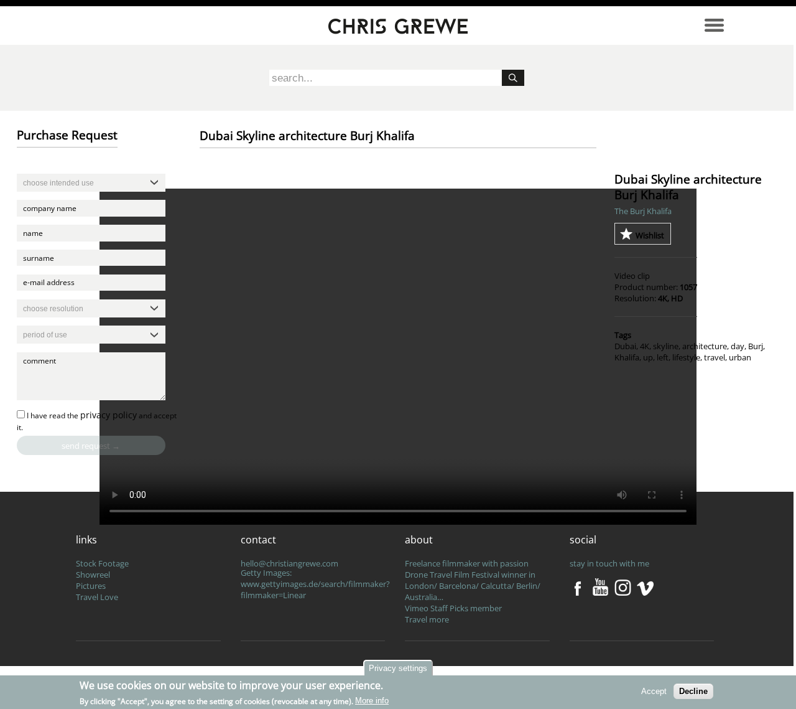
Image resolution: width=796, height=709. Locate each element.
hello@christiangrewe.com (289, 563)
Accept (654, 691)
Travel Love (97, 597)
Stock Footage (102, 563)
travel (714, 357)
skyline (665, 346)
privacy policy (108, 415)
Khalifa (626, 357)
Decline (693, 691)
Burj (755, 346)
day (737, 346)
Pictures (91, 585)
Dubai (625, 346)
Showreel (93, 574)
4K (644, 346)
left (663, 357)
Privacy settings (398, 668)
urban (740, 357)
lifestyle (686, 357)
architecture (704, 346)
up (648, 357)
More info (372, 700)
